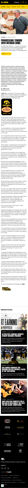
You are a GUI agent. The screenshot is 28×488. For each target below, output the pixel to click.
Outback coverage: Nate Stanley (16, 81)
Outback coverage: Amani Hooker (13, 69)
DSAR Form (15, 477)
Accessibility (4, 484)
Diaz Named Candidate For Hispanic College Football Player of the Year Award (13, 369)
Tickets (23, 7)
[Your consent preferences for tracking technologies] (2, 485)
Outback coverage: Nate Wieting (9, 78)
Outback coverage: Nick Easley (18, 77)
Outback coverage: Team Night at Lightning (15, 73)
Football (3, 37)
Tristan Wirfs (4, 255)
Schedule (13, 6)
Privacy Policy (4, 475)
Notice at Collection (17, 480)
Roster (18, 6)
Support (8, 6)
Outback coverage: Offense (7, 66)
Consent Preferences (14, 475)
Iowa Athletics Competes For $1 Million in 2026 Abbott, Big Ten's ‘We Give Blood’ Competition (13, 403)
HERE (23, 284)
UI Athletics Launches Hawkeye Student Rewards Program (13, 335)
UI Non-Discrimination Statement (9, 482)
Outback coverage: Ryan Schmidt (9, 75)
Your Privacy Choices (6, 480)
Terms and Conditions (6, 477)
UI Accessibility (21, 482)
